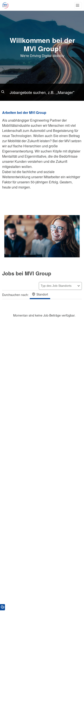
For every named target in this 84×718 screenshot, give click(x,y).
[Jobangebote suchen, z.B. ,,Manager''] (42, 92)
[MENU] (78, 5)
